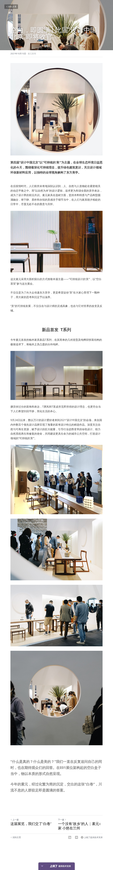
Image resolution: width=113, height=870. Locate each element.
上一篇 (16, 819)
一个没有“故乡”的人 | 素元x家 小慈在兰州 (79, 825)
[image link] (56, 109)
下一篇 (61, 819)
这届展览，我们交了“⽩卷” (30, 823)
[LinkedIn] (69, 837)
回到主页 (12, 6)
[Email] (76, 837)
